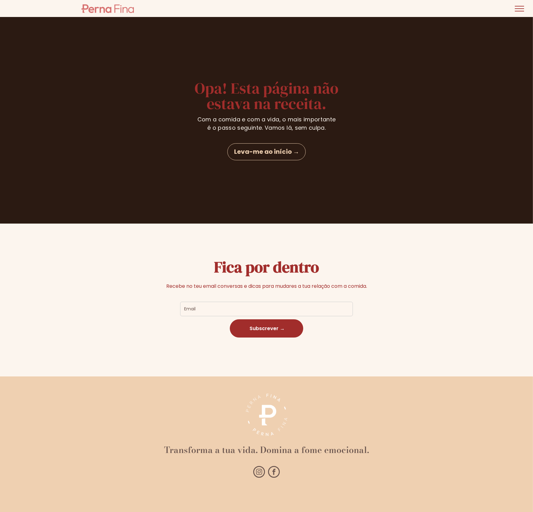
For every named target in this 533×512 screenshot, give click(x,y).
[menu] (519, 9)
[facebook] (274, 472)
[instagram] (259, 472)
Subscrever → (266, 328)
